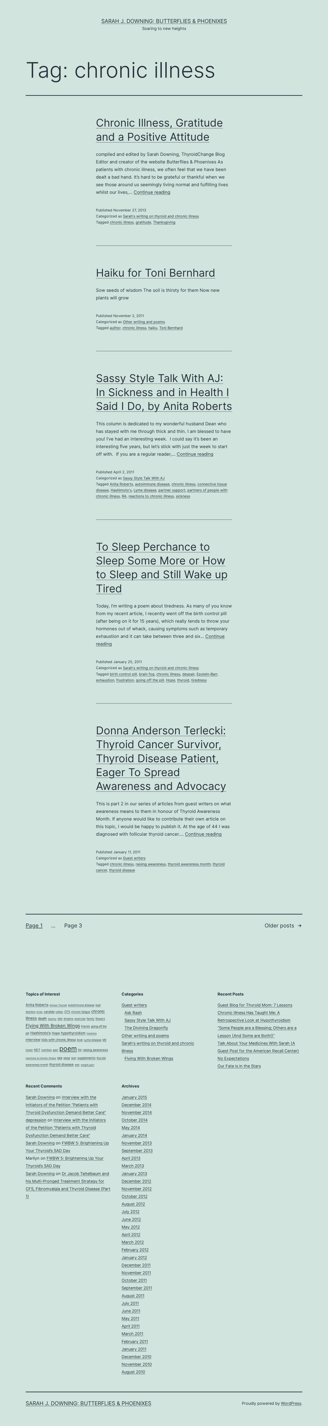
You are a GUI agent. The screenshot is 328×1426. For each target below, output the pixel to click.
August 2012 (133, 1204)
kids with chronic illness (59, 1040)
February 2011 (135, 1341)
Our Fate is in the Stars (239, 1066)
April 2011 (131, 1326)
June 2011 (131, 1311)
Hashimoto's (121, 490)
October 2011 (134, 1280)
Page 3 (73, 925)
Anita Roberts (121, 484)
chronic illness (122, 222)
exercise (80, 1018)
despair (188, 674)
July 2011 (130, 1303)
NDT (37, 1050)
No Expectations (233, 1058)
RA (124, 496)
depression (36, 1120)
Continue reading (152, 192)
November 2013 (137, 1143)
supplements (86, 1058)
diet (60, 1018)
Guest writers (134, 858)
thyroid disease (122, 870)
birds (40, 1012)
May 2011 (130, 1318)
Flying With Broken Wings (53, 1025)
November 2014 (137, 1112)
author (115, 328)
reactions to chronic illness (151, 496)
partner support (171, 490)
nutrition (46, 1050)
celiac (59, 1011)
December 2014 (137, 1104)
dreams (68, 1018)
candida (49, 1011)
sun (73, 1058)
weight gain (87, 1064)
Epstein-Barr (207, 674)
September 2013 (137, 1150)
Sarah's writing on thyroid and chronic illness (161, 216)
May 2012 (131, 1227)
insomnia (92, 1033)
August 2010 (133, 1372)
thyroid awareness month (189, 864)
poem (68, 1048)
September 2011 (137, 1288)
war (77, 1064)
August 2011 (133, 1295)
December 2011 (136, 1265)
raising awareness (151, 864)
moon (29, 1050)
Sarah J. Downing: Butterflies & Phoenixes (164, 21)
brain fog (146, 674)
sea (59, 1058)
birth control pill (123, 674)
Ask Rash (133, 1012)
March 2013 (133, 1165)
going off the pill (150, 680)
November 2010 (137, 1364)
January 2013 (134, 1173)
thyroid (183, 680)
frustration (125, 680)
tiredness (199, 680)
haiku (152, 328)
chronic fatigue (80, 1011)
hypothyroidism (73, 1033)
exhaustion (105, 680)
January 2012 (134, 1257)
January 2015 (134, 1097)
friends (85, 1026)
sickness (183, 496)
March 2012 (133, 1242)
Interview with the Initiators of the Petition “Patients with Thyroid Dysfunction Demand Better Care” (66, 1105)
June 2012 (131, 1219)
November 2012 (137, 1188)
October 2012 (134, 1196)
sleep (66, 1058)
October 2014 (135, 1120)
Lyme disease (145, 490)
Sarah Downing (40, 1097)
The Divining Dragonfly (146, 1027)
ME (104, 1040)
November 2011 (136, 1272)
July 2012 (130, 1211)
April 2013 (131, 1158)
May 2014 (131, 1127)
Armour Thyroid (58, 1005)
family (90, 1018)
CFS (67, 1011)
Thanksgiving (164, 222)
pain (55, 1050)
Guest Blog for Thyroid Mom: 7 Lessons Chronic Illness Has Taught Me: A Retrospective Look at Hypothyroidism (255, 1013)
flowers (100, 1018)
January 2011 (134, 1349)
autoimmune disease (152, 484)
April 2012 (131, 1234)
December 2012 (136, 1181)
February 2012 (135, 1249)
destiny (52, 1018)
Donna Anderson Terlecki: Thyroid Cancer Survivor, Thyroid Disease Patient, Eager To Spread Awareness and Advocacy (161, 758)
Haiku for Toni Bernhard (155, 272)
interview (33, 1040)
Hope (170, 680)
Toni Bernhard (171, 328)
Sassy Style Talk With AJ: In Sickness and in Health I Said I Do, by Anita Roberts (164, 392)
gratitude (143, 222)
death (42, 1019)
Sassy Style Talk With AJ (144, 478)
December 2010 (136, 1356)
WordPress (291, 1403)
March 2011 (132, 1333)
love (80, 1040)
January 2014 (134, 1135)
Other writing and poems (144, 321)
